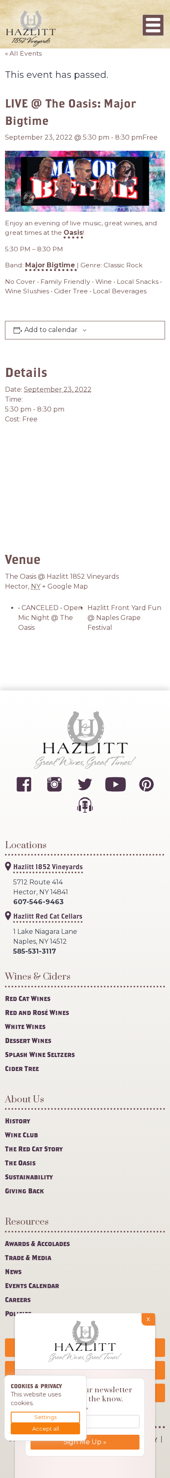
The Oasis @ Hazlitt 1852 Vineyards (62, 576)
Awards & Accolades (37, 1243)
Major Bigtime (51, 265)
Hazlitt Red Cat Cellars (48, 916)
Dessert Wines (28, 1040)
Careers (18, 1299)
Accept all (45, 1428)
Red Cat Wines (27, 998)
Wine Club (21, 1135)
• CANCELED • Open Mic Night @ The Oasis (50, 617)
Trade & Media (28, 1257)
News (13, 1271)
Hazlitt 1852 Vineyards (48, 866)
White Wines (25, 1026)
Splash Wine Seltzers (40, 1054)
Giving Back (24, 1191)
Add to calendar (51, 330)
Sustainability (29, 1177)
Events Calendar (32, 1285)
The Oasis (20, 1163)
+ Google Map (65, 586)
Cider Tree (22, 1068)
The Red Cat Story (34, 1149)
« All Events (23, 53)
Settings (45, 1417)
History (17, 1121)
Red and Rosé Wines (37, 1012)
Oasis (73, 232)
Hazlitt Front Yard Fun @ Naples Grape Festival (124, 617)
